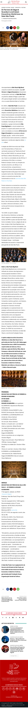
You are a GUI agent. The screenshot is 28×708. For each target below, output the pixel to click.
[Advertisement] (14, 68)
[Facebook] (7, 27)
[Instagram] (6, 617)
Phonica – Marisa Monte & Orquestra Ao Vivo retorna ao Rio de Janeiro (18, 640)
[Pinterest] (14, 27)
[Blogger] (19, 617)
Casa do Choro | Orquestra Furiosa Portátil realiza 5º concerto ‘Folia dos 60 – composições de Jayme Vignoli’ (17, 649)
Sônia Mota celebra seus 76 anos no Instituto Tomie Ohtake (21, 599)
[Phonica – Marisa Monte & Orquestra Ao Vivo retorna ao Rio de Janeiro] (5, 639)
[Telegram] (13, 617)
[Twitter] (10, 688)
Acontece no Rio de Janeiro (16, 637)
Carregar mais (13, 655)
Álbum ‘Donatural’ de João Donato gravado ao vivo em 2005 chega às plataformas (7, 599)
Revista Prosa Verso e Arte (9, 18)
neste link (14, 510)
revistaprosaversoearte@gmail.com (14, 697)
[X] (11, 27)
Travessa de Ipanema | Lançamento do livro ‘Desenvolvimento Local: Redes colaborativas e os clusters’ (17, 630)
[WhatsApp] (18, 27)
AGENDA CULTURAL (5, 7)
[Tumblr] (9, 617)
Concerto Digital (6, 494)
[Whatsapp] (16, 617)
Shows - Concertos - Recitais (18, 7)
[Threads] (23, 617)
